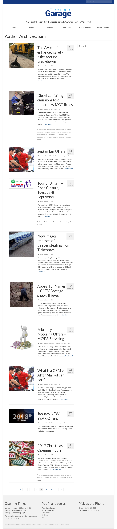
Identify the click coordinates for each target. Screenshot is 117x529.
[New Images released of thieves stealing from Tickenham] (21, 244)
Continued (41, 81)
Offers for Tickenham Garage (57, 156)
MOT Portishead (61, 477)
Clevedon (41, 221)
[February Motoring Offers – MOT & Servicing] (21, 337)
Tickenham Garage (65, 221)
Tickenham (56, 221)
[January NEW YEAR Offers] (21, 416)
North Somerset (60, 137)
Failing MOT (40, 132)
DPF (61, 129)
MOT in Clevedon (50, 134)
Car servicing (42, 475)
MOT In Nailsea (60, 134)
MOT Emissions (41, 134)
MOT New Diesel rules (49, 137)
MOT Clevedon (45, 477)
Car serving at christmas (52, 475)
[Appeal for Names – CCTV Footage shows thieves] (21, 294)
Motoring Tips (49, 109)
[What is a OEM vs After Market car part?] (21, 378)
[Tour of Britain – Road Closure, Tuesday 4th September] (21, 183)
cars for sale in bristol (44, 129)
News (47, 66)
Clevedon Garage (55, 129)
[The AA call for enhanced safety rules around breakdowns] (21, 55)
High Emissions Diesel (65, 132)
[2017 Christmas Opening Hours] (21, 453)
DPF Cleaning (67, 129)
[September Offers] (21, 159)
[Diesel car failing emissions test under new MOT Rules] (21, 103)
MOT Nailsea (53, 477)
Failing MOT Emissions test (51, 132)
